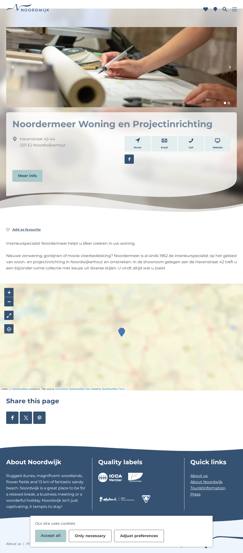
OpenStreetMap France (113, 388)
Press (195, 494)
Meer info (27, 175)
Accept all (51, 535)
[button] (121, 332)
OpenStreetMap (20, 388)
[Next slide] (230, 67)
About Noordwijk (206, 482)
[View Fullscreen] (9, 315)
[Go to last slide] (13, 67)
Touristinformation (207, 488)
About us (199, 475)
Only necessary (90, 536)
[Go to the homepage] (27, 9)
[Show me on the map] (9, 328)
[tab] (225, 103)
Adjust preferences (139, 536)
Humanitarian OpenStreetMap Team (73, 388)
